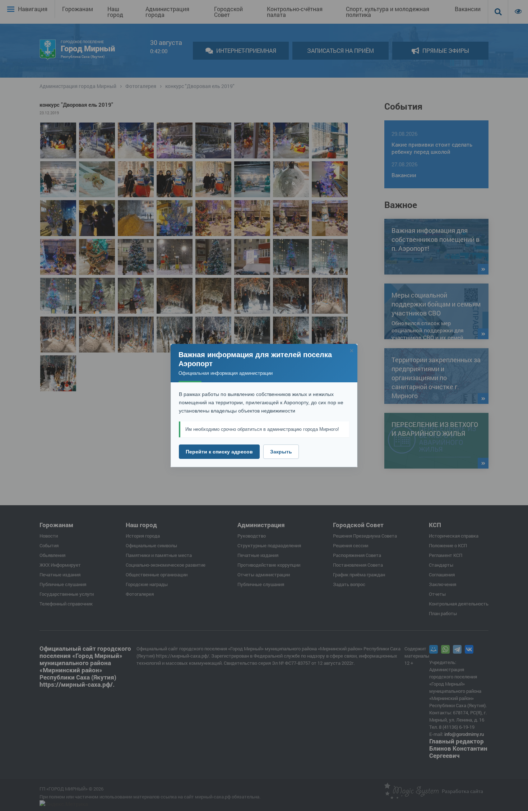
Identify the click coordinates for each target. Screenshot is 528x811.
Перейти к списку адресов (219, 452)
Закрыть (281, 452)
